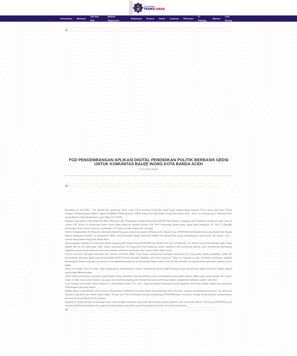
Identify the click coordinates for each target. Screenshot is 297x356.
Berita (155, 169)
